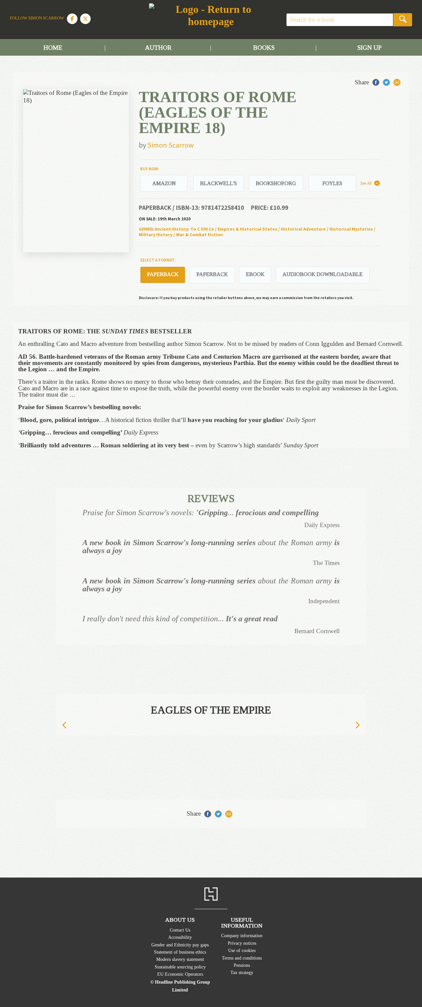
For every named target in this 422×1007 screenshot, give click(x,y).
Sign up (369, 47)
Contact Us (180, 930)
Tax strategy (241, 972)
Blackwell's (218, 183)
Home (53, 47)
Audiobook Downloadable (323, 274)
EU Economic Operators (180, 974)
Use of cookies (242, 950)
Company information (241, 935)
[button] (64, 725)
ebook (255, 274)
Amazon (164, 183)
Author (158, 47)
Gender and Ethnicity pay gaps (180, 944)
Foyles (332, 183)
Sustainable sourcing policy (180, 966)
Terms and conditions (242, 958)
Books (264, 47)
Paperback (212, 274)
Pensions (242, 965)
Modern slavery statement (180, 959)
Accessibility (180, 937)
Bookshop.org (276, 183)
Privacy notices (242, 943)
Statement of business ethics (180, 952)
